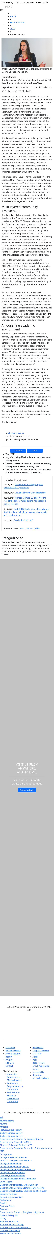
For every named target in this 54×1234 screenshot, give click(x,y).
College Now (6, 1154)
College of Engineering (11, 1163)
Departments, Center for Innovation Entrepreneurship (26, 1148)
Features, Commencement (12, 1175)
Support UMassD (41, 1050)
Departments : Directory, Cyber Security (19, 1184)
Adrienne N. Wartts (16, 433)
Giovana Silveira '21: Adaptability (30, 492)
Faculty (3, 1203)
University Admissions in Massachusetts (14, 1077)
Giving (3, 1218)
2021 (12, 28)
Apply (35, 1056)
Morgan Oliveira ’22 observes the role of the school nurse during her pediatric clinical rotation (25, 500)
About (13, 16)
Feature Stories (17, 22)
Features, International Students (15, 1227)
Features (29, 528)
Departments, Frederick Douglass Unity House (22, 1212)
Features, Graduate (9, 1221)
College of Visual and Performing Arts (18, 1178)
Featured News (7, 1206)
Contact (9, 1066)
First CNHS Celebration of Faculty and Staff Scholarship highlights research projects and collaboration (26, 512)
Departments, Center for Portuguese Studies (21, 1139)
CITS (2, 1151)
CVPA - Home (6, 1181)
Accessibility (38, 1072)
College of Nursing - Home (12, 1172)
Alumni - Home (7, 1120)
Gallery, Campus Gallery (11, 1133)
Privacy (9, 1059)
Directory (37, 1053)
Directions (10, 1047)
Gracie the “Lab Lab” (23, 520)
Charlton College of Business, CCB (16, 1145)
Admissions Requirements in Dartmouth (15, 1086)
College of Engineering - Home (14, 1166)
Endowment (6, 1200)
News (21, 528)
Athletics (4, 1126)
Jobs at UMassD (13, 1050)
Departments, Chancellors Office (15, 1142)
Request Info (39, 1062)
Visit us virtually (27, 790)
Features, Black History (11, 1129)
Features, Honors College (12, 1224)
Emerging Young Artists (11, 1197)
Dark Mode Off (27, 1108)
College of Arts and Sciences (13, 1157)
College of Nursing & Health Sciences (17, 1169)
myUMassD (38, 1047)
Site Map (10, 1062)
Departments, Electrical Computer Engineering (22, 1187)
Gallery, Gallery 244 (9, 1215)
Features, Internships (10, 1230)
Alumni (3, 1123)
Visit (35, 1059)
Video (37, 528)
